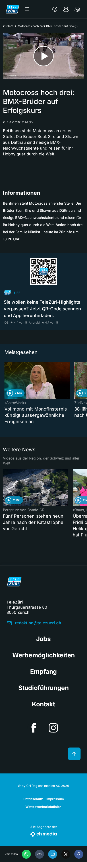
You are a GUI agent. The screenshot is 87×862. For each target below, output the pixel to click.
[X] (65, 854)
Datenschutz (33, 799)
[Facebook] (78, 854)
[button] (39, 854)
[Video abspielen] (43, 56)
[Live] (55, 9)
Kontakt (43, 704)
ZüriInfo (8, 26)
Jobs (43, 639)
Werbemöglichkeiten (43, 655)
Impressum (55, 799)
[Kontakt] (77, 9)
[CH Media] (43, 833)
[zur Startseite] (12, 9)
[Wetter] (66, 9)
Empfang (43, 671)
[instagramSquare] (53, 728)
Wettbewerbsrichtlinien (43, 807)
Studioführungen (43, 688)
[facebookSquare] (33, 728)
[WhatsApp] (26, 854)
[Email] (52, 854)
